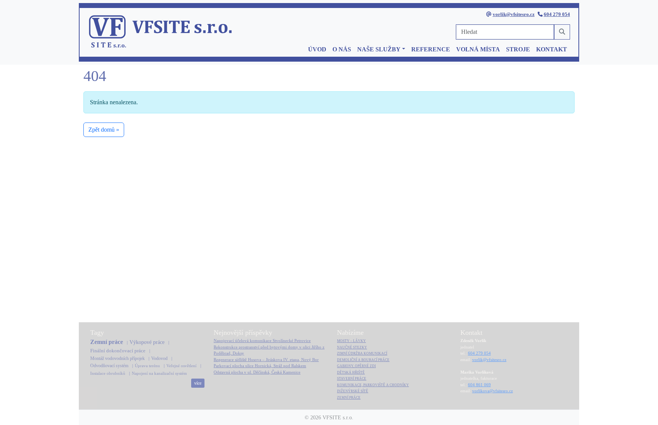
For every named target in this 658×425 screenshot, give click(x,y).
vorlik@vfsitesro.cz (514, 14)
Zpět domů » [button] (103, 129)
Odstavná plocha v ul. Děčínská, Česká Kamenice (257, 372)
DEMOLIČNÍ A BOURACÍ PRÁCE (363, 360)
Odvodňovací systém (109, 365)
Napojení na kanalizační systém (159, 373)
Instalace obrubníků (107, 373)
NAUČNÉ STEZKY (352, 347)
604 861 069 (479, 384)
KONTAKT (551, 49)
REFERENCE (430, 49)
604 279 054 (557, 14)
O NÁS (341, 49)
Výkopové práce (146, 342)
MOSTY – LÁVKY (351, 341)
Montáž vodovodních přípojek (117, 358)
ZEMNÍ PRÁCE (349, 398)
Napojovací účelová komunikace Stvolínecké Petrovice (262, 340)
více (197, 383)
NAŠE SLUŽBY (379, 49)
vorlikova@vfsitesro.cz (492, 390)
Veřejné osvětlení (181, 365)
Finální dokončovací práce (117, 350)
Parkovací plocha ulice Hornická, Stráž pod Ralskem (260, 365)
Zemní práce (106, 342)
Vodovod (159, 358)
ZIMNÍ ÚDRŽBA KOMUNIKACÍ (362, 353)
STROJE (518, 49)
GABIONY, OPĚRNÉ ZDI (356, 366)
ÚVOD (317, 49)
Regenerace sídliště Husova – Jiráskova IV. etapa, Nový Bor (266, 359)
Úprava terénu (147, 365)
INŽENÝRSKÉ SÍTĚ (352, 391)
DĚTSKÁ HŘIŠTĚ (351, 372)
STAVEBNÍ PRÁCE (351, 378)
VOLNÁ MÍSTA (478, 49)
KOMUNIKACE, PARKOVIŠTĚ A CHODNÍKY (373, 385)
